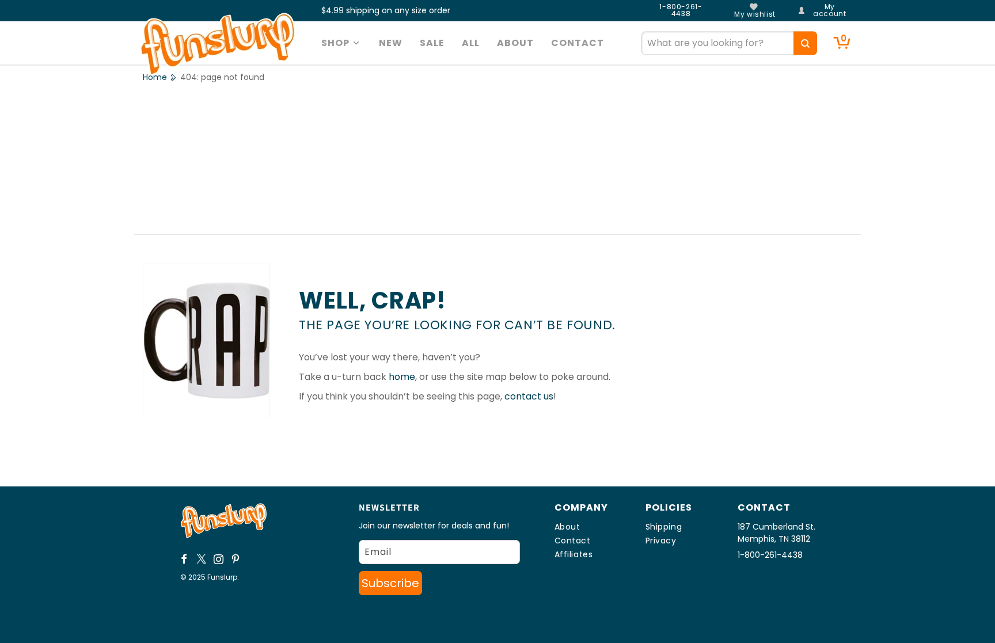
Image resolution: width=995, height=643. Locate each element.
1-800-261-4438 (680, 10)
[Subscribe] (390, 583)
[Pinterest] (236, 559)
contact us (528, 396)
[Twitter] (201, 559)
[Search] (805, 43)
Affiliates (574, 554)
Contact (573, 540)
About (567, 526)
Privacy (661, 540)
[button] (341, 43)
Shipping (663, 526)
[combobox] (729, 43)
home (402, 376)
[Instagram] (218, 559)
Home (155, 77)
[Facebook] (184, 559)
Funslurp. (223, 577)
